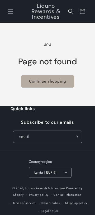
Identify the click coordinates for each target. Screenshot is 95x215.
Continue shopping (47, 81)
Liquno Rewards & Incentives (45, 188)
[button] (10, 11)
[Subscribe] (76, 137)
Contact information (68, 195)
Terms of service (24, 203)
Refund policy (50, 203)
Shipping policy (76, 203)
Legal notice (50, 211)
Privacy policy (39, 195)
